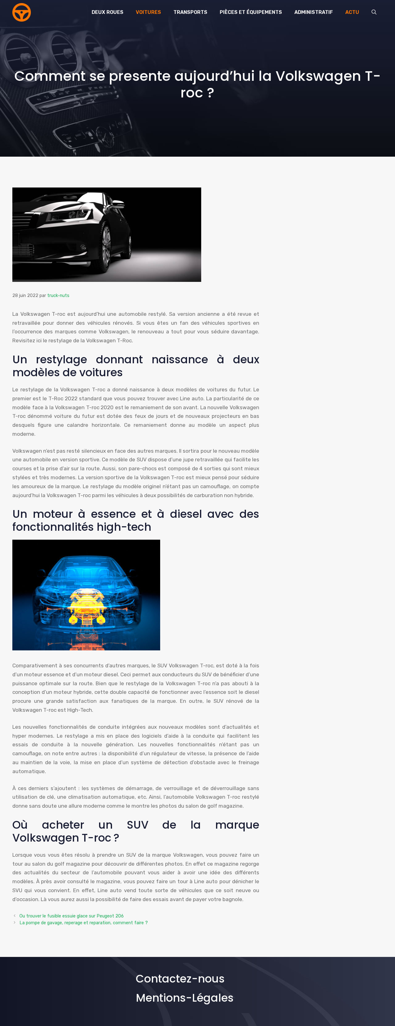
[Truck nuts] (21, 12)
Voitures (148, 12)
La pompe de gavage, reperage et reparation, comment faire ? (83, 922)
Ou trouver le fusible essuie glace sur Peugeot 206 (71, 916)
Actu (352, 12)
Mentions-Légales (185, 997)
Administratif (313, 12)
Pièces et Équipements (251, 12)
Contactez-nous (180, 978)
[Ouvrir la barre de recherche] (374, 12)
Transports (190, 12)
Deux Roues (107, 12)
